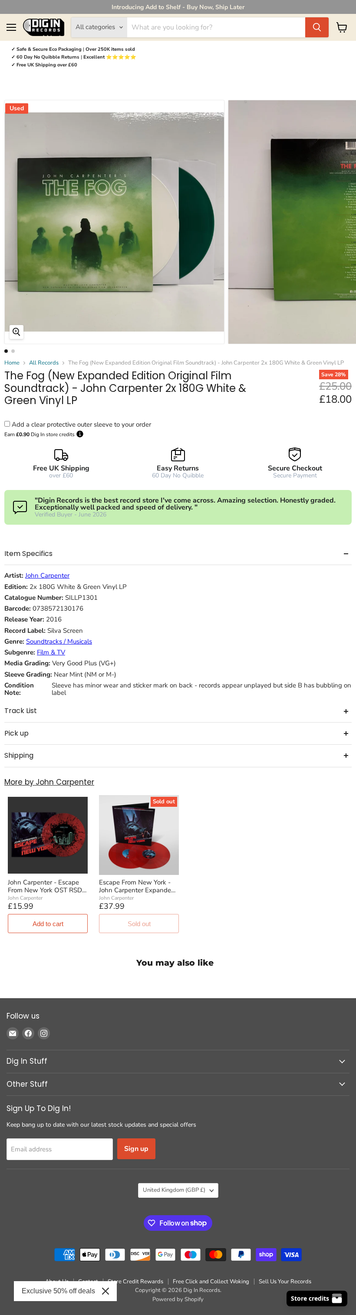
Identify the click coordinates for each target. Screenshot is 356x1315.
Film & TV (51, 652)
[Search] (317, 27)
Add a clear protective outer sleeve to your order (81, 424)
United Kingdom (174, 1190)
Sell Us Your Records (285, 1281)
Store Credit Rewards (135, 1281)
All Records (44, 363)
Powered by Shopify (178, 1299)
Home (12, 363)
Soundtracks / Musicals (59, 641)
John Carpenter (47, 575)
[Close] (105, 1291)
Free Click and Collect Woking (211, 1281)
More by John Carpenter (49, 782)
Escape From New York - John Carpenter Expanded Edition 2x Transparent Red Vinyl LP (138, 886)
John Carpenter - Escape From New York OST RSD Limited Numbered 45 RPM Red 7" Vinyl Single (47, 886)
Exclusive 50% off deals (58, 1291)
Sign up (136, 1149)
